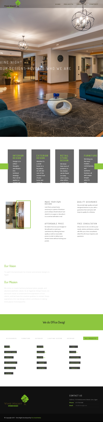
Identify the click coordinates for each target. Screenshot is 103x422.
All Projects (90, 338)
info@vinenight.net (81, 405)
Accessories (11, 338)
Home (58, 4)
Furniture (26, 338)
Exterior (39, 338)
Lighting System (55, 338)
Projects (68, 4)
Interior (70, 338)
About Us (81, 4)
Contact (93, 4)
